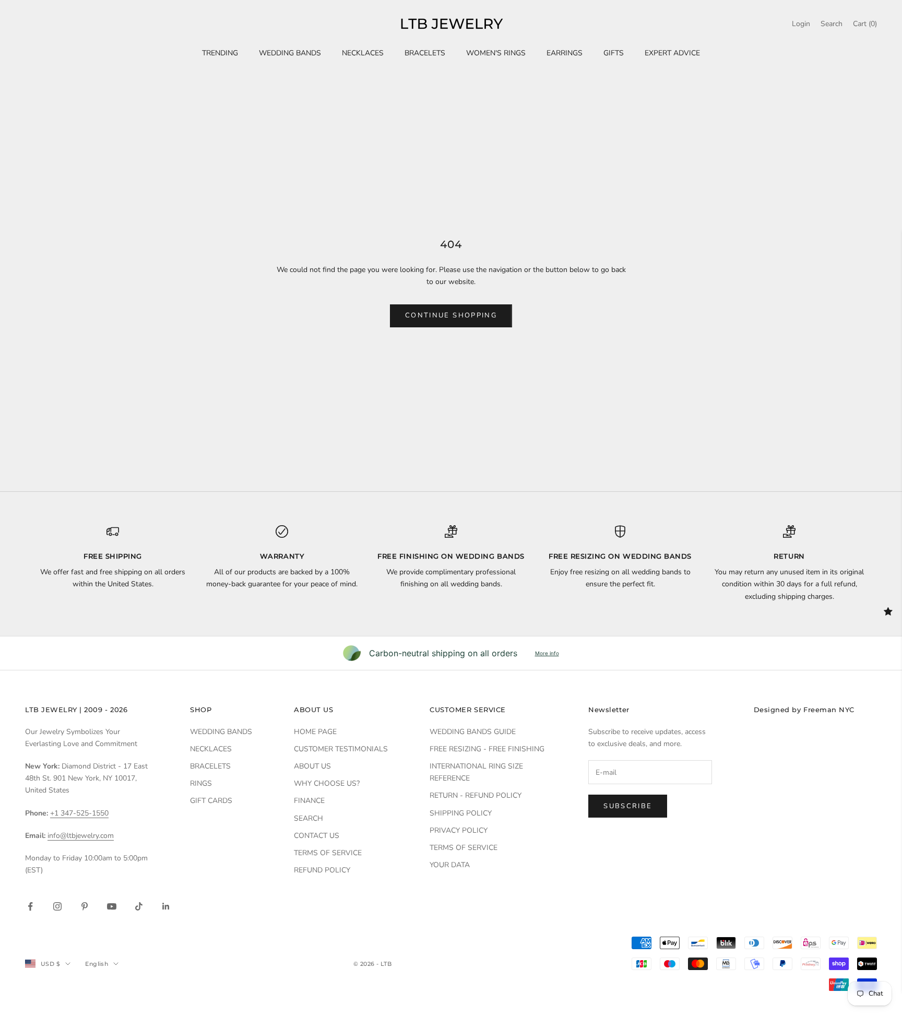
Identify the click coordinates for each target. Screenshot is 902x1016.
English (96, 963)
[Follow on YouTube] (111, 906)
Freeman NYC (828, 709)
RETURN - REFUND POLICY (475, 795)
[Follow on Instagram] (57, 906)
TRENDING (220, 53)
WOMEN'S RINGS (496, 53)
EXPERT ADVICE (672, 53)
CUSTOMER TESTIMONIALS (341, 749)
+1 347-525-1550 (79, 813)
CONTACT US (316, 836)
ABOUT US (312, 766)
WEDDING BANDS (290, 53)
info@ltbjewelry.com (81, 836)
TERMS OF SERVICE (328, 853)
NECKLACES (363, 53)
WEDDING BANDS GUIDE (473, 732)
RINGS (201, 783)
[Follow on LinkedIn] (166, 906)
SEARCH (308, 818)
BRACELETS (425, 53)
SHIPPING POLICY (461, 813)
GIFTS (613, 53)
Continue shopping (451, 315)
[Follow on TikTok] (139, 906)
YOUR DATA (450, 865)
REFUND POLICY (322, 870)
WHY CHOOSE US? (327, 783)
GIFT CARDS (211, 801)
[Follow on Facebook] (30, 906)
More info (547, 653)
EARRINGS (565, 53)
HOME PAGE (315, 732)
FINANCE (309, 801)
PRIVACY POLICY (459, 830)
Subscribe (627, 806)
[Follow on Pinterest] (84, 906)
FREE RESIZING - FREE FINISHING (487, 749)
